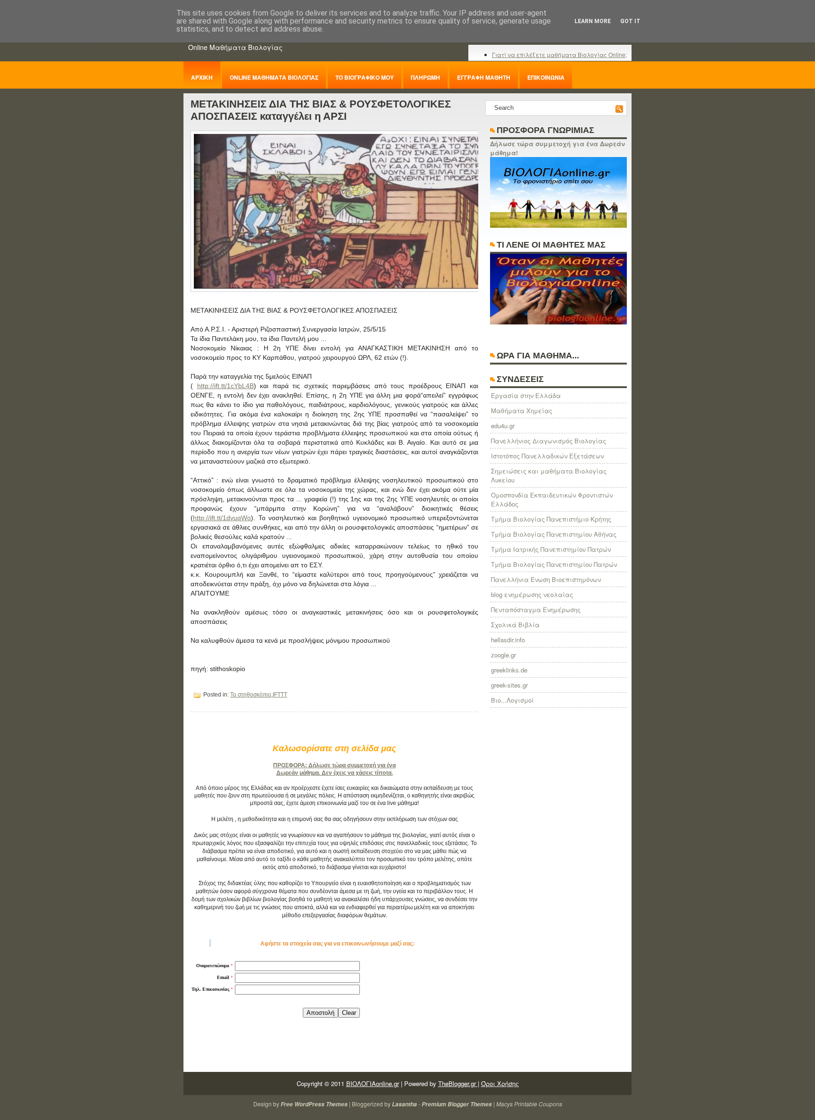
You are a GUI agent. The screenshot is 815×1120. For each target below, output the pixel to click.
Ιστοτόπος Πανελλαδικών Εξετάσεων (547, 455)
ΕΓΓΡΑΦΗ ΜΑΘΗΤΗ (483, 77)
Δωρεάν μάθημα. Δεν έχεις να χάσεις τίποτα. (334, 773)
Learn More (592, 21)
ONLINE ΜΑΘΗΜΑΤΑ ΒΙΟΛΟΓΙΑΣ (274, 77)
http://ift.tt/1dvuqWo (222, 518)
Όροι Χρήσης (500, 1083)
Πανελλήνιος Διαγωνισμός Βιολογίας (548, 440)
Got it (630, 21)
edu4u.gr (503, 425)
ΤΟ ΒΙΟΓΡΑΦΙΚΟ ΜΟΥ (364, 77)
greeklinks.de (509, 669)
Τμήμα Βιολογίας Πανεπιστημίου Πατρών (554, 564)
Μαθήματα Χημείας (521, 410)
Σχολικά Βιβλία (515, 624)
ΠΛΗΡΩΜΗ (425, 77)
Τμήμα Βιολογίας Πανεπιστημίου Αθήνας (553, 534)
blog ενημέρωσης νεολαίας (532, 594)
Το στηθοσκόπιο (250, 694)
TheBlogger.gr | (458, 1083)
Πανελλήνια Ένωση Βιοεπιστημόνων (546, 579)
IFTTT (280, 694)
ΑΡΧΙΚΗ (202, 77)
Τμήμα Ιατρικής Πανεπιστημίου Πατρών (551, 549)
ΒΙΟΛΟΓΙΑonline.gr (372, 1083)
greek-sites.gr (509, 684)
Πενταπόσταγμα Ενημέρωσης (536, 609)
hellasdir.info (508, 639)
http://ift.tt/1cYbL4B (225, 386)
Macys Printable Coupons (529, 1104)
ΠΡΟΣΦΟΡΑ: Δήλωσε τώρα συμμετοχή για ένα (334, 765)
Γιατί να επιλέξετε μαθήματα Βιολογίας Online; (559, 54)
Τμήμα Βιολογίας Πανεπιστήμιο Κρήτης (551, 518)
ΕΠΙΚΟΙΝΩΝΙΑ (546, 77)
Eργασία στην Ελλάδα (526, 395)
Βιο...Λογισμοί (512, 700)
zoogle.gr (503, 654)
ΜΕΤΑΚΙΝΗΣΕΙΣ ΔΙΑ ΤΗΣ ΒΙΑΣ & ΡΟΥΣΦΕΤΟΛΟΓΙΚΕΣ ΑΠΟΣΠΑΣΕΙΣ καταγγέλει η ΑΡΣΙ (321, 110)
